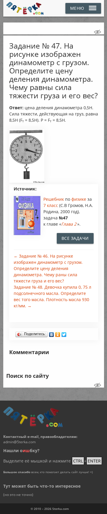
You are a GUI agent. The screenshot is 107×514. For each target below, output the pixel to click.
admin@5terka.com (19, 441)
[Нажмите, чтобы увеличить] (26, 181)
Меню (77, 8)
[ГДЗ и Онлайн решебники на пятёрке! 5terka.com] (25, 8)
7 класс (50, 205)
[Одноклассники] (58, 333)
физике (79, 199)
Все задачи (75, 238)
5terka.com (60, 509)
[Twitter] (64, 333)
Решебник (54, 199)
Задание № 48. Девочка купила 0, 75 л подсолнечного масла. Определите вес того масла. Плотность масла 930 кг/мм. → (52, 296)
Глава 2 (68, 224)
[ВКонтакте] (51, 333)
